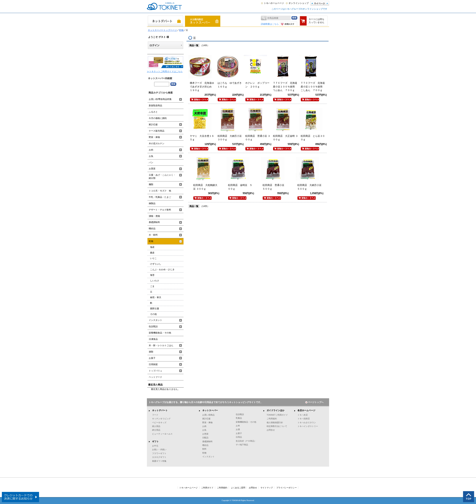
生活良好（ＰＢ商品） (246, 441)
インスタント (155, 320)
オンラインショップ (299, 3)
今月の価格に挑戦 (158, 118)
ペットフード (155, 377)
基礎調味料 (154, 222)
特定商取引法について (277, 426)
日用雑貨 (153, 364)
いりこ (153, 258)
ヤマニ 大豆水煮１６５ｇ (202, 138)
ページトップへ (316, 402)
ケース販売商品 (156, 131)
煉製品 (152, 203)
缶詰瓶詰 (153, 326)
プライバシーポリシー (286, 488)
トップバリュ (155, 370)
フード (155, 415)
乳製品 (239, 418)
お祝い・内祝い (159, 449)
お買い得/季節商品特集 (160, 99)
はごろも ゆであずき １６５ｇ (231, 85)
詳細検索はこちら (270, 24)
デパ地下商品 (242, 445)
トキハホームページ (274, 3)
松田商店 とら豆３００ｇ (313, 138)
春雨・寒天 (155, 297)
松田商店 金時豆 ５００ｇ (240, 187)
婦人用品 (156, 426)
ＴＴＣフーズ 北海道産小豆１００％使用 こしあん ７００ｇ (313, 87)
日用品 (239, 437)
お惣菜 (152, 168)
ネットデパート (160, 410)
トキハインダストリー (308, 426)
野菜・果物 (154, 137)
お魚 (151, 156)
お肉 (151, 150)
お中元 (155, 446)
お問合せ (271, 430)
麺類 (151, 184)
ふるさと (153, 112)
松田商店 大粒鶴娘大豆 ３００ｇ (205, 187)
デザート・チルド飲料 (160, 209)
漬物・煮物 (154, 216)
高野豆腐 (154, 308)
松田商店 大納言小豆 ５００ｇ (310, 187)
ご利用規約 (272, 418)
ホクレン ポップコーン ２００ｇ (257, 85)
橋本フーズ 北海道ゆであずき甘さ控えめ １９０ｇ (202, 87)
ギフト (155, 441)
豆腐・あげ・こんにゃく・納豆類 (162, 176)
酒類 (151, 351)
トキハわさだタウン (307, 422)
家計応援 (153, 124)
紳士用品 (156, 430)
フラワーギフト (159, 453)
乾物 (181, 30)
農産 (152, 252)
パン (151, 162)
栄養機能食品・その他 (160, 332)
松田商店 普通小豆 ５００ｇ (275, 187)
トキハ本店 (303, 415)
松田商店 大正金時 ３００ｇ (285, 138)
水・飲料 (153, 235)
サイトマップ (266, 488)
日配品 (205, 437)
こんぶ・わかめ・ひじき (162, 269)
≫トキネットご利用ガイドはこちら (165, 71)
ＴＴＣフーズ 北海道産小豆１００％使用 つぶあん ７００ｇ (285, 87)
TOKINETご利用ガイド (277, 415)
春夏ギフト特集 (159, 461)
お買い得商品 (208, 415)
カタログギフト (159, 457)
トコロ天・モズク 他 (160, 190)
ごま (152, 286)
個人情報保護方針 (275, 422)
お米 (238, 426)
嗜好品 (152, 228)
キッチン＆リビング (161, 418)
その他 (153, 314)
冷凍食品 (153, 339)
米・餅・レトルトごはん (161, 345)
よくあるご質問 (238, 488)
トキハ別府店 (304, 418)
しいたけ (154, 280)
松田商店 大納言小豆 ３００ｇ (231, 138)
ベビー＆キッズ (159, 422)
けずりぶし (155, 264)
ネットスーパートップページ (162, 30)
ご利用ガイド (207, 488)
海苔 (152, 275)
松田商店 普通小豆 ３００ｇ (257, 138)
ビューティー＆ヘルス (162, 434)
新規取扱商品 (155, 105)
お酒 (238, 429)
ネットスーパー (210, 410)
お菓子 (152, 358)
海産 (152, 247)
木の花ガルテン (156, 143)
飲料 (204, 449)
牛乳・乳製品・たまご (160, 197)
